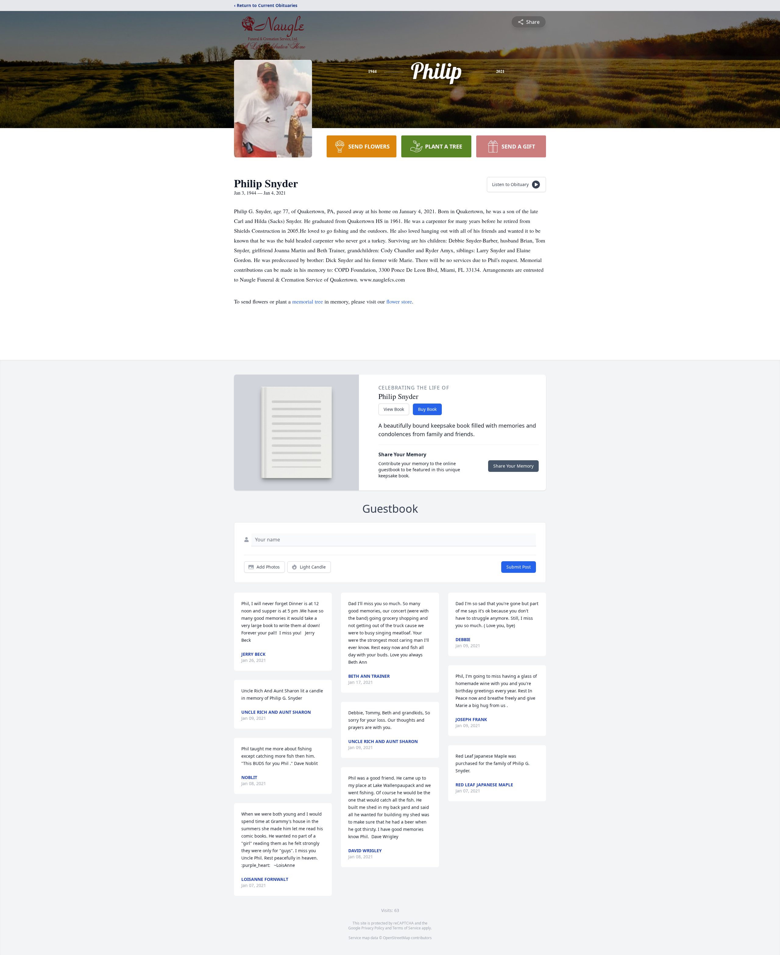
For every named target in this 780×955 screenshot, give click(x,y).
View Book (394, 409)
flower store (399, 301)
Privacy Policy (372, 928)
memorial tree (307, 301)
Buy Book (427, 409)
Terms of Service (406, 928)
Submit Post (518, 567)
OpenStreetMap (396, 937)
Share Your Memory (513, 466)
